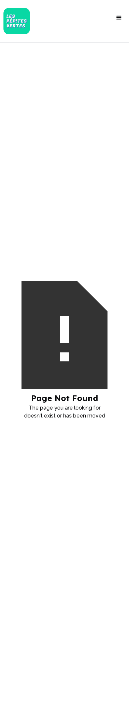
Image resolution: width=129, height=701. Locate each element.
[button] (119, 18)
